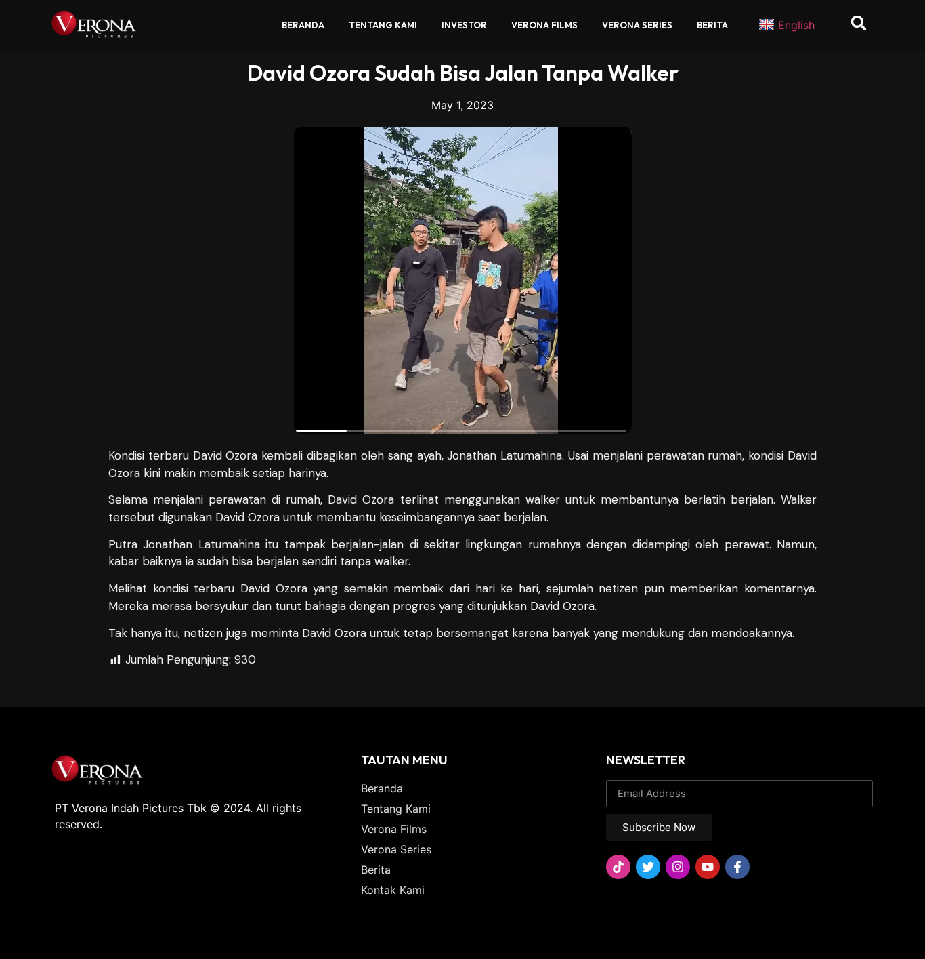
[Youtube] (707, 867)
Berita (712, 25)
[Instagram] (678, 867)
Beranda (303, 25)
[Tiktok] (618, 867)
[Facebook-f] (737, 867)
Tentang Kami (383, 25)
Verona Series (637, 25)
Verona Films (544, 25)
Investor (464, 25)
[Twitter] (648, 867)
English (796, 25)
